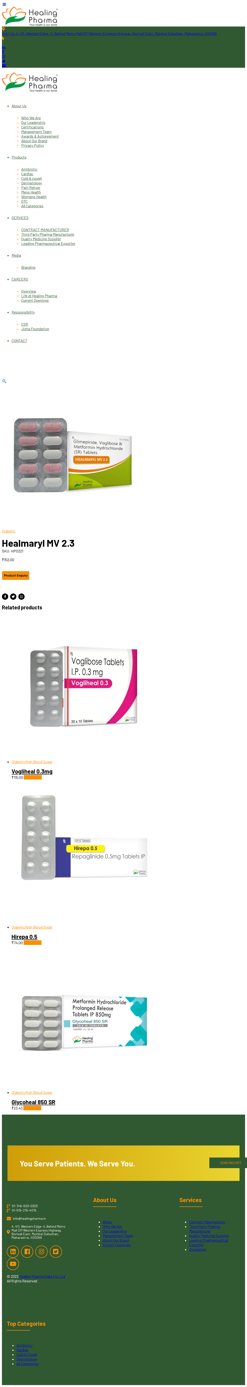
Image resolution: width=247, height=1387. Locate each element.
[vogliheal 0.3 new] (128, 687)
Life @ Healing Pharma (39, 295)
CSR (24, 324)
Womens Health (34, 196)
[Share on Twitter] (13, 596)
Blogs (107, 1221)
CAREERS (20, 279)
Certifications (32, 127)
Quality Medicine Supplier (41, 238)
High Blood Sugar (38, 761)
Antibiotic (29, 169)
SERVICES (20, 217)
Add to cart (33, 777)
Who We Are (31, 117)
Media (16, 255)
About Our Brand (34, 140)
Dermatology (31, 183)
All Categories (32, 205)
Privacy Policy (32, 145)
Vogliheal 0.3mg (32, 771)
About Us (19, 105)
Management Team (36, 131)
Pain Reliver (30, 187)
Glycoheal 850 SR (33, 1101)
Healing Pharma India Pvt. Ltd (42, 1276)
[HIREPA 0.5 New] (128, 852)
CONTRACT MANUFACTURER (45, 229)
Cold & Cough (26, 1354)
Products (19, 157)
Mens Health (31, 192)
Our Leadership (33, 122)
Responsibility (23, 312)
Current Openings (35, 300)
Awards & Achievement (40, 136)
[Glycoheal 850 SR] (128, 1017)
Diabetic (8, 531)
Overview (28, 291)
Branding (28, 267)
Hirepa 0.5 (24, 936)
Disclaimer (197, 1249)
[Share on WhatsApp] (21, 596)
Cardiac (27, 173)
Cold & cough (31, 178)
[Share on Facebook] (5, 596)
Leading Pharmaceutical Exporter (48, 243)
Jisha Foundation (35, 328)
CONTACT (19, 340)
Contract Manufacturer (207, 1221)
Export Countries (116, 1244)
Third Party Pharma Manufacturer (47, 234)
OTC (24, 201)
